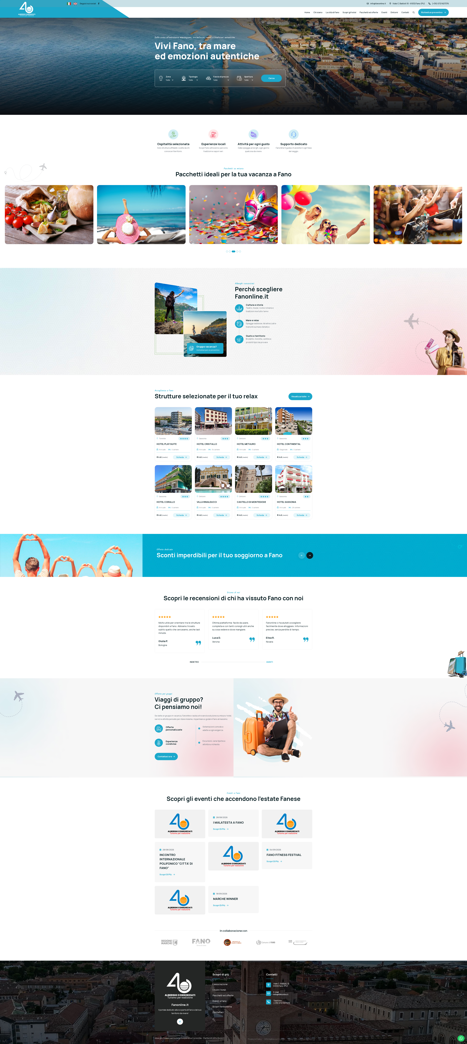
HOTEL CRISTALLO (207, 444)
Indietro (194, 662)
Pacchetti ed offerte (369, 12)
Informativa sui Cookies (275, 1037)
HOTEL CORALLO (166, 501)
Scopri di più (219, 829)
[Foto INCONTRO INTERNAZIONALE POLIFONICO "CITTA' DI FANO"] (287, 823)
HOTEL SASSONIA (286, 501)
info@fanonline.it (378, 3)
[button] (227, 251)
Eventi (384, 12)
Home (307, 12)
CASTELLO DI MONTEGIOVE (251, 501)
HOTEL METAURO (246, 444)
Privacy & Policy (255, 1037)
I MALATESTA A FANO (228, 822)
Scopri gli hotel (349, 12)
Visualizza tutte (298, 396)
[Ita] (69, 3)
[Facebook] (98, 3)
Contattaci (218, 1012)
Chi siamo (317, 12)
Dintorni (394, 12)
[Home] (180, 985)
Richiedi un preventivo (432, 12)
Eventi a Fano (220, 1001)
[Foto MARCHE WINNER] (180, 900)
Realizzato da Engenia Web (300, 1037)
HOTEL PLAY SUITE (167, 444)
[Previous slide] (301, 555)
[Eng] (75, 3)
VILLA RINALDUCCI (207, 501)
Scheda (180, 457)
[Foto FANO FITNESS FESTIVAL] (233, 856)
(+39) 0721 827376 (440, 3)
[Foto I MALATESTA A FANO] (180, 823)
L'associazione (220, 984)
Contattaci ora (165, 756)
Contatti (405, 12)
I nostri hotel (219, 989)
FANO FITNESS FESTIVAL (284, 855)
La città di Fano (332, 12)
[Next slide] (309, 555)
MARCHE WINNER (225, 899)
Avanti (269, 662)
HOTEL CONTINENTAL (289, 444)
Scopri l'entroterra (222, 1006)
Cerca (271, 78)
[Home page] (26, 9)
